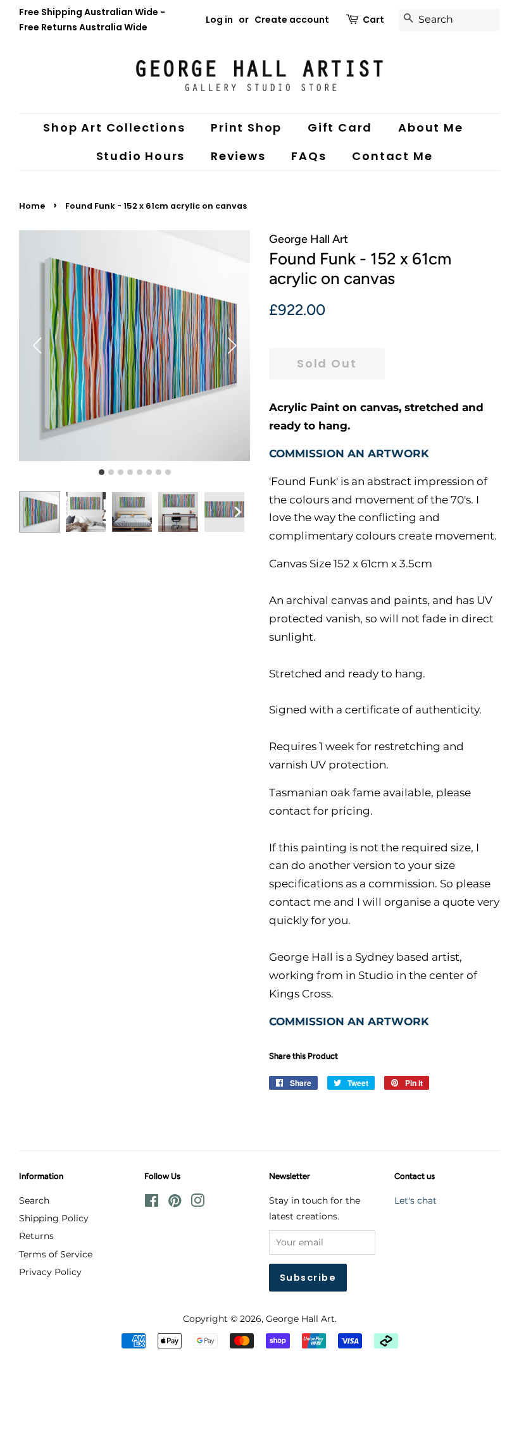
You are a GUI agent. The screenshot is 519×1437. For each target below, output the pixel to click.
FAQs (308, 156)
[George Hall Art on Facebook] (151, 1203)
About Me (430, 127)
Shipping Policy (54, 1218)
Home (32, 205)
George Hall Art (300, 1318)
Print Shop (246, 127)
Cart (373, 19)
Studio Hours (140, 156)
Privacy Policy (50, 1272)
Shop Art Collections (114, 127)
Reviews (238, 156)
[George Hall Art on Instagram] (197, 1203)
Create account (291, 19)
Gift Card (340, 127)
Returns (36, 1236)
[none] (237, 511)
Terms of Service (55, 1254)
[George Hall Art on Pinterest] (175, 1203)
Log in (219, 19)
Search (34, 1200)
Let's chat (415, 1200)
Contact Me (392, 156)
